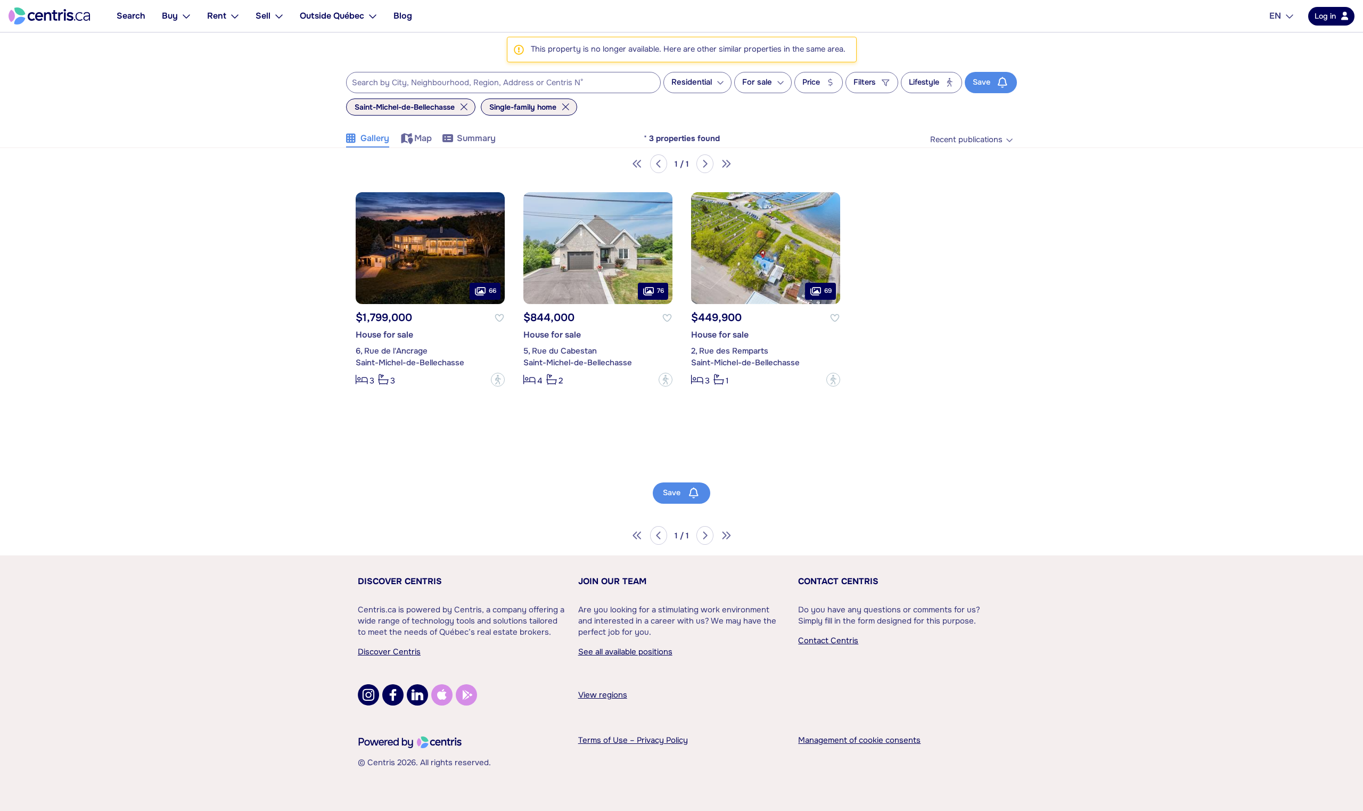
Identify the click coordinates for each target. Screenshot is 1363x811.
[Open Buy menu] (186, 16)
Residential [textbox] (691, 82)
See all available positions (625, 651)
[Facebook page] (393, 695)
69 (828, 290)
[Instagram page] (368, 695)
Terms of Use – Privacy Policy (633, 740)
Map (423, 138)
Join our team (612, 581)
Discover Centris (400, 581)
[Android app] (466, 695)
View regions (602, 695)
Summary (476, 138)
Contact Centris (838, 581)
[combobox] (503, 82)
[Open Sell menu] (279, 16)
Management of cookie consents (859, 740)
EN (1275, 15)
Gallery (374, 138)
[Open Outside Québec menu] (372, 16)
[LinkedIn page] (417, 695)
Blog (402, 15)
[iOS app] (442, 695)
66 (492, 290)
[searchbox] (497, 83)
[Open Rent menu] (235, 16)
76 (660, 290)
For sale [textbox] (757, 82)
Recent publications (966, 140)
